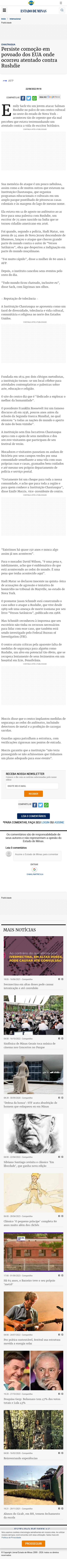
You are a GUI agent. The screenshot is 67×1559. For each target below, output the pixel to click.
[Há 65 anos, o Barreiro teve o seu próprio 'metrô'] (33, 1252)
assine (59, 822)
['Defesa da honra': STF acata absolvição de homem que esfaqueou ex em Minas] (33, 1074)
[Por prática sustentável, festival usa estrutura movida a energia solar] (33, 1311)
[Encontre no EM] (62, 10)
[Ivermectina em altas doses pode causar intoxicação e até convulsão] (33, 956)
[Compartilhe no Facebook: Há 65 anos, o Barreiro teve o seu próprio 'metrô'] (58, 1275)
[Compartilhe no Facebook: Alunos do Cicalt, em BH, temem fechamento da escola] (58, 1508)
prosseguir (33, 1543)
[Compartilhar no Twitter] (28, 99)
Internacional (15, 19)
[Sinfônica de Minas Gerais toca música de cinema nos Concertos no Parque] (33, 1015)
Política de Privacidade (11, 1537)
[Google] (34, 869)
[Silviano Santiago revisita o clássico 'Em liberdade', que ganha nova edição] (33, 1133)
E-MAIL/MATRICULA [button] (35, 874)
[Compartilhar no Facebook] (22, 99)
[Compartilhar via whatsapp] (34, 99)
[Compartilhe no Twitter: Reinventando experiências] (62, 1453)
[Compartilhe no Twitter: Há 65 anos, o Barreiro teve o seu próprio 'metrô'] (62, 1275)
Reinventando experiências (21, 1458)
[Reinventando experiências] (33, 1430)
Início (3, 19)
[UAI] (31, 3)
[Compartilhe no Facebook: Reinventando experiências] (58, 1453)
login (45, 822)
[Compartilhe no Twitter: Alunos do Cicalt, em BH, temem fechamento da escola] (62, 1508)
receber (33, 793)
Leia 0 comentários (33, 816)
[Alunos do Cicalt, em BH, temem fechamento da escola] (33, 1485)
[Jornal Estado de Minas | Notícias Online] (33, 11)
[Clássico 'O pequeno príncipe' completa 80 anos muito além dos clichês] (33, 1193)
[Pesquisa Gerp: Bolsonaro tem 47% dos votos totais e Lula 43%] (33, 1370)
